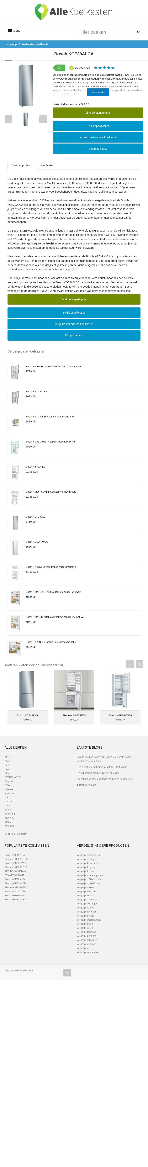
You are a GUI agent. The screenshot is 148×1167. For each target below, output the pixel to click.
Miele (7, 805)
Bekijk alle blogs (87, 785)
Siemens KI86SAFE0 (74, 715)
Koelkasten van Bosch (34, 44)
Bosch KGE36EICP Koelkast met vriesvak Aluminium (54, 366)
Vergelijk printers (85, 915)
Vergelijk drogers (86, 867)
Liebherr (9, 801)
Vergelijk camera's (86, 911)
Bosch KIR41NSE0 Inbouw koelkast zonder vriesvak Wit (55, 617)
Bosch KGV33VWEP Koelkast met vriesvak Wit (50, 441)
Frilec (7, 785)
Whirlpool (9, 825)
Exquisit (9, 781)
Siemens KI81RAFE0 (16, 887)
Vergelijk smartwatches (89, 919)
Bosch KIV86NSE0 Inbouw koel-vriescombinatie (51, 567)
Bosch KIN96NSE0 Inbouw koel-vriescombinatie (51, 491)
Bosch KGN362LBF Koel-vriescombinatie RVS (50, 416)
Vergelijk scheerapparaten (90, 875)
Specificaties (46, 165)
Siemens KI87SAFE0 (16, 867)
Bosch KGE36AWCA (37, 542)
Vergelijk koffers (85, 907)
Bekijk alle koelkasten (16, 834)
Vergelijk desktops (86, 932)
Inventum (9, 793)
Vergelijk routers (85, 895)
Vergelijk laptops (85, 887)
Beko (7, 765)
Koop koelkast (98, 148)
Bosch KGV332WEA (15, 899)
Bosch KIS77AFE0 (35, 466)
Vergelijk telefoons (86, 944)
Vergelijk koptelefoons (88, 883)
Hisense (9, 789)
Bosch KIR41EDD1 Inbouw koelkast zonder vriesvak (53, 592)
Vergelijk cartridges (87, 859)
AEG (7, 757)
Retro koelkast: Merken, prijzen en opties (98, 773)
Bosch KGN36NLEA (36, 391)
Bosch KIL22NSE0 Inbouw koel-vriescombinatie (51, 642)
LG (6, 797)
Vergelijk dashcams (87, 863)
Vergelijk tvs (83, 948)
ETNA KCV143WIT (14, 875)
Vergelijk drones (85, 871)
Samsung (10, 813)
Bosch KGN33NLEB (15, 883)
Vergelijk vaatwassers (88, 855)
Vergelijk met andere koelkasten (98, 137)
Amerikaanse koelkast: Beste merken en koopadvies (104, 779)
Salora (8, 809)
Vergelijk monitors (86, 936)
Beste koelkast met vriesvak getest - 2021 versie (102, 767)
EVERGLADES (13, 777)
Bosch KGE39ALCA (15, 879)
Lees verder (98, 92)
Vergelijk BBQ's (85, 928)
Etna (7, 773)
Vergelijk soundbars (87, 899)
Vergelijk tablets (85, 924)
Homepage (11, 44)
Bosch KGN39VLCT (36, 516)
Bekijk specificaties (98, 126)
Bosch (8, 769)
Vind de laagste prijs (98, 112)
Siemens (9, 817)
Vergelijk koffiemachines (90, 879)
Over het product (22, 165)
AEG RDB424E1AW (15, 871)
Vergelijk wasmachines (89, 952)
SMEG (8, 821)
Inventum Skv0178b (15, 891)
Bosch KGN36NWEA (120, 715)
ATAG (8, 761)
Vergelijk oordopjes (87, 940)
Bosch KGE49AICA (28, 715)
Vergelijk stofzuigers (87, 903)
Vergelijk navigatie (86, 891)
